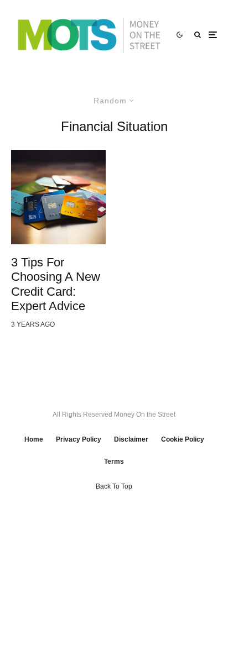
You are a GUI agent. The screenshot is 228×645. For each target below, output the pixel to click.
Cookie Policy (182, 439)
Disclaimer (131, 439)
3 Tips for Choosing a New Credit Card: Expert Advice (55, 284)
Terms (114, 461)
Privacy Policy (78, 439)
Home (33, 439)
